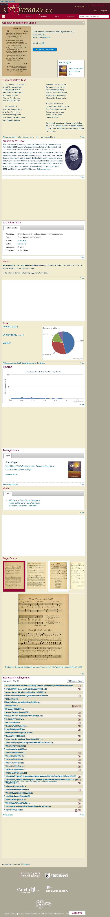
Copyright (13, 914)
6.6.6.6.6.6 (22, 244)
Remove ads (80, 7)
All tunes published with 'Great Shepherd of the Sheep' (24, 363)
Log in (95, 11)
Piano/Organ (65, 62)
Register (104, 11)
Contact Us (29, 914)
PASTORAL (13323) (10, 327)
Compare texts (28, 137)
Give (67, 914)
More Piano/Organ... (12, 474)
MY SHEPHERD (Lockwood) (13, 335)
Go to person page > (44, 169)
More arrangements (10, 484)
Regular (47, 137)
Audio (8, 494)
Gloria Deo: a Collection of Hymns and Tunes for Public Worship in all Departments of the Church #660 (24, 503)
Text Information (12, 228)
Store (57, 16)
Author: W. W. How (39, 35)
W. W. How (22, 241)
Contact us (26, 864)
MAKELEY (7, 343)
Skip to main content (7, 1)
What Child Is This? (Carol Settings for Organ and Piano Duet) (30, 466)
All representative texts (12, 137)
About (6, 914)
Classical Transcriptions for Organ (19, 470)
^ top (82, 137)
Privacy (20, 914)
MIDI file (12, 500)
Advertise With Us (40, 914)
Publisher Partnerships (56, 914)
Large (53, 137)
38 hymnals (46, 38)
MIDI (42, 43)
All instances (8, 815)
